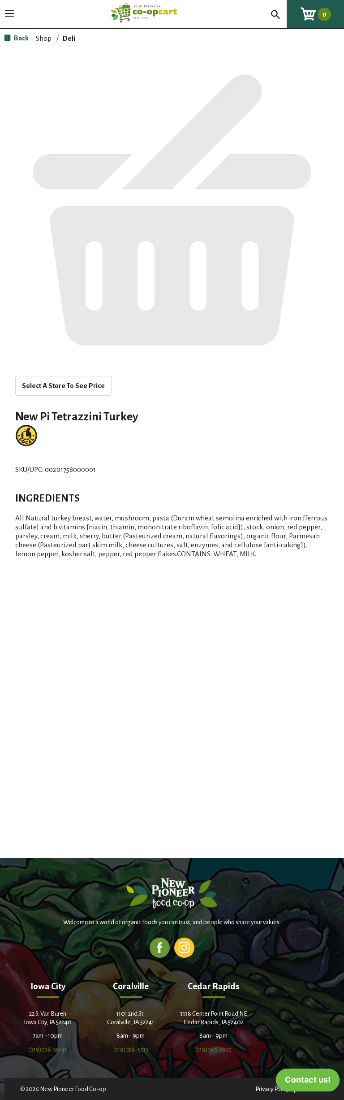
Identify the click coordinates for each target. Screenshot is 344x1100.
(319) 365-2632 (213, 1049)
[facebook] (160, 947)
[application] (307, 1082)
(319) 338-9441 (48, 1049)
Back (21, 38)
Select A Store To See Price (63, 385)
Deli (69, 38)
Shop (44, 38)
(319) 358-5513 (130, 1049)
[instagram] (184, 947)
